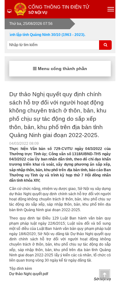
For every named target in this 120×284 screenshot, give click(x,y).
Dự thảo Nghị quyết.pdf (28, 274)
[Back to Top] (104, 275)
